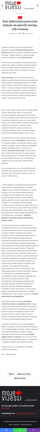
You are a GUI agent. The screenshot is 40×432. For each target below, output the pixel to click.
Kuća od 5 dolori (24, 374)
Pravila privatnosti (26, 424)
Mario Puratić (20, 378)
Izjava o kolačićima (14, 424)
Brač (11, 374)
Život (23, 13)
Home (19, 13)
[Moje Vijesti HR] (19, 5)
